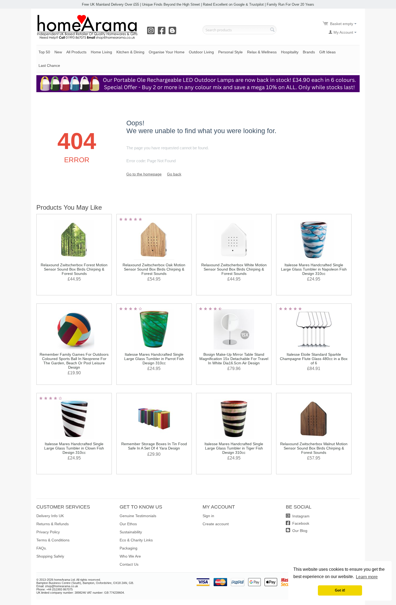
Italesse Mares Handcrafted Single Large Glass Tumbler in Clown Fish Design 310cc (74, 448)
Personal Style (230, 52)
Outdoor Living (201, 52)
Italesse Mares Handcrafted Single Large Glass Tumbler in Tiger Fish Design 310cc (233, 448)
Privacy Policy (48, 532)
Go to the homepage (144, 174)
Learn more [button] (367, 577)
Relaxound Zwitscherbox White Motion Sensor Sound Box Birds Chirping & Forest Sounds (234, 269)
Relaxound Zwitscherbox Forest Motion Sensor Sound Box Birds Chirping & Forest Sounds (74, 269)
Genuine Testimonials (138, 516)
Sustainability (131, 532)
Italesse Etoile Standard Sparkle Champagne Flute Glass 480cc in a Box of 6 (314, 358)
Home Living (101, 52)
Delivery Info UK (50, 516)
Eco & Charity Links (136, 540)
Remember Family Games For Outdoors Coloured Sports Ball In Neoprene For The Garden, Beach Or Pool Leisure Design (74, 360)
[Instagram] (152, 32)
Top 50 (44, 52)
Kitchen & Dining (130, 52)
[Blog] (173, 32)
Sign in (208, 516)
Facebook (300, 523)
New (58, 52)
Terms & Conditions (53, 540)
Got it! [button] (340, 590)
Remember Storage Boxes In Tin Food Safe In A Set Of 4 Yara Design (154, 446)
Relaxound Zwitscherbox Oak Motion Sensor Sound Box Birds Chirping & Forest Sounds (154, 269)
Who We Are (130, 556)
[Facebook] (163, 32)
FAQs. (41, 548)
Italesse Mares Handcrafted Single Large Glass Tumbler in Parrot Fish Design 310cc (154, 358)
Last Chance (49, 65)
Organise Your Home (167, 52)
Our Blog (299, 530)
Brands (309, 52)
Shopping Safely (50, 556)
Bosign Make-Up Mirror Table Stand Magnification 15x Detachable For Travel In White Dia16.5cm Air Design (233, 358)
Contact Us (129, 564)
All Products (76, 52)
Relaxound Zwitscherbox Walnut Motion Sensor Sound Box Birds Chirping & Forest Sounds (314, 448)
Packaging (128, 548)
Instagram (300, 516)
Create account (216, 524)
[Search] (272, 30)
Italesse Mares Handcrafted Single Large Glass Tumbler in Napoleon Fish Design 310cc (314, 269)
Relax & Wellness (262, 52)
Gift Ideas (327, 52)
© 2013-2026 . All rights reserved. (68, 579)
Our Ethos (128, 524)
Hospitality (289, 52)
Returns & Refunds (52, 524)
